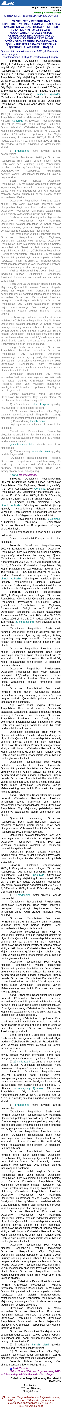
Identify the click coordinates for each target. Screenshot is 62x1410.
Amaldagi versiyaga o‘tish (47, 12)
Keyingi (14, 475)
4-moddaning (21, 150)
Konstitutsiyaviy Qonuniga (28, 1088)
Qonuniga (17, 120)
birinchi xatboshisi (11, 505)
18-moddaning (22, 895)
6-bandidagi (54, 518)
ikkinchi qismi (37, 421)
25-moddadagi (21, 1061)
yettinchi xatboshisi (21, 444)
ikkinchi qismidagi (49, 94)
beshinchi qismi (40, 451)
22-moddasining (24, 621)
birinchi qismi (41, 404)
